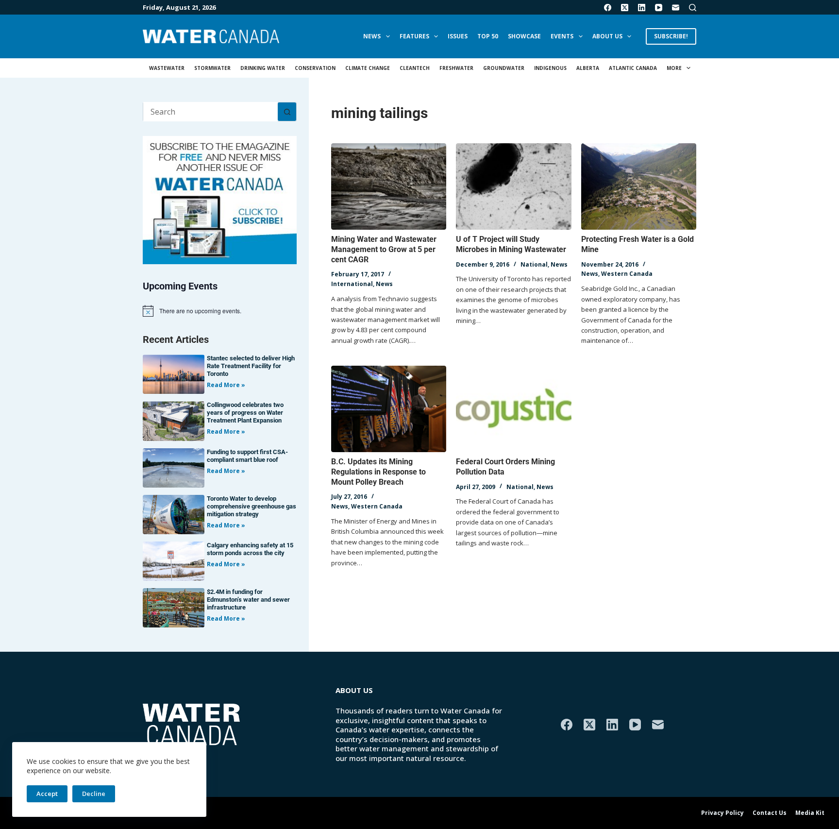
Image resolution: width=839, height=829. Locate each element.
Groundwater (503, 68)
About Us (607, 36)
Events (562, 36)
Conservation (315, 68)
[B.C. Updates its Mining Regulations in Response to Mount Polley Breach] (388, 409)
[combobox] (210, 111)
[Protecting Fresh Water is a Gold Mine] (638, 186)
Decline (93, 793)
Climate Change (367, 68)
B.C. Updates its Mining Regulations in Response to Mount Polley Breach (378, 472)
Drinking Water (262, 68)
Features (414, 36)
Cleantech (415, 68)
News (372, 36)
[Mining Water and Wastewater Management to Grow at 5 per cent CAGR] (388, 186)
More (674, 68)
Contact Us (770, 813)
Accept (47, 793)
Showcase (524, 36)
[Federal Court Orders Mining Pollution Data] (513, 409)
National (534, 264)
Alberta (587, 68)
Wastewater (167, 68)
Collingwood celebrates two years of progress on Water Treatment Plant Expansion (245, 412)
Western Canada (627, 274)
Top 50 (487, 36)
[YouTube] (658, 7)
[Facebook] (607, 7)
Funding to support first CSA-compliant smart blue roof (247, 455)
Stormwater (212, 68)
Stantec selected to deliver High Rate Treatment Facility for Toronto (251, 366)
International (352, 284)
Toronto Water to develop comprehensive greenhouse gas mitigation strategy (251, 506)
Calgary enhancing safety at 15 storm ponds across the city (250, 549)
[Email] (675, 7)
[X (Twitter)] (624, 7)
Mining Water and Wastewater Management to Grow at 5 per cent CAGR (383, 249)
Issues (458, 36)
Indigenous (550, 68)
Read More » (226, 385)
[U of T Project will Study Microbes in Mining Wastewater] (513, 186)
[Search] (692, 7)
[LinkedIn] (641, 7)
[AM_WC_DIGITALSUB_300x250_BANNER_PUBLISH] (220, 199)
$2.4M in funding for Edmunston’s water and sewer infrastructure (248, 599)
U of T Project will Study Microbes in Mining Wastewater (511, 244)
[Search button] (287, 111)
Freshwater (456, 68)
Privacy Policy (722, 813)
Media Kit (809, 813)
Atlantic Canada (633, 68)
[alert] (220, 311)
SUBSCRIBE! (671, 36)
